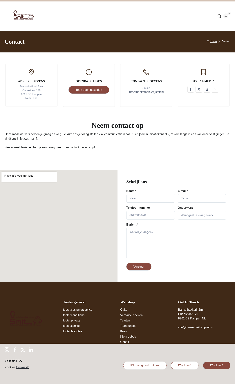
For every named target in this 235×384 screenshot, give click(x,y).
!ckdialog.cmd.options (144, 365)
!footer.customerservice (77, 309)
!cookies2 (22, 367)
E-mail (183, 190)
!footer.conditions (73, 315)
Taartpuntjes (128, 325)
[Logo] (23, 16)
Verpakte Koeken (131, 315)
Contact (130, 16)
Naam (131, 190)
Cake (123, 309)
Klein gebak (128, 336)
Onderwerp (185, 207)
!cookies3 (184, 365)
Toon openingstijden (89, 89)
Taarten (125, 320)
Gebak (124, 341)
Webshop (113, 16)
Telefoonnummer (138, 207)
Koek (123, 331)
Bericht (132, 224)
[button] (219, 16)
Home (97, 16)
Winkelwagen (150, 16)
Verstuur (138, 266)
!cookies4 (216, 365)
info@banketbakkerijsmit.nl (195, 327)
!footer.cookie (71, 325)
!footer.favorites (72, 331)
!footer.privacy (71, 320)
